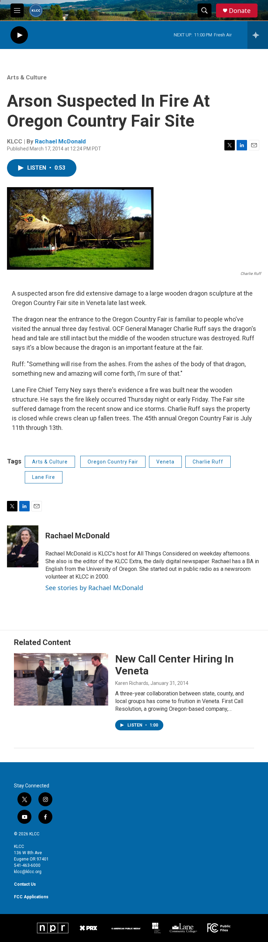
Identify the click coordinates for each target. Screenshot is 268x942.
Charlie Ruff (208, 462)
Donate (240, 10)
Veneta (165, 462)
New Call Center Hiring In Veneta (174, 665)
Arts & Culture (27, 77)
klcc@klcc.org (28, 871)
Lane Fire (43, 477)
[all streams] (257, 35)
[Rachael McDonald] (22, 546)
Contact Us (25, 884)
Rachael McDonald (60, 141)
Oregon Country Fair (113, 462)
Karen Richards (131, 683)
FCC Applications (31, 896)
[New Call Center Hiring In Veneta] (61, 679)
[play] (19, 35)
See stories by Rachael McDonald (94, 587)
